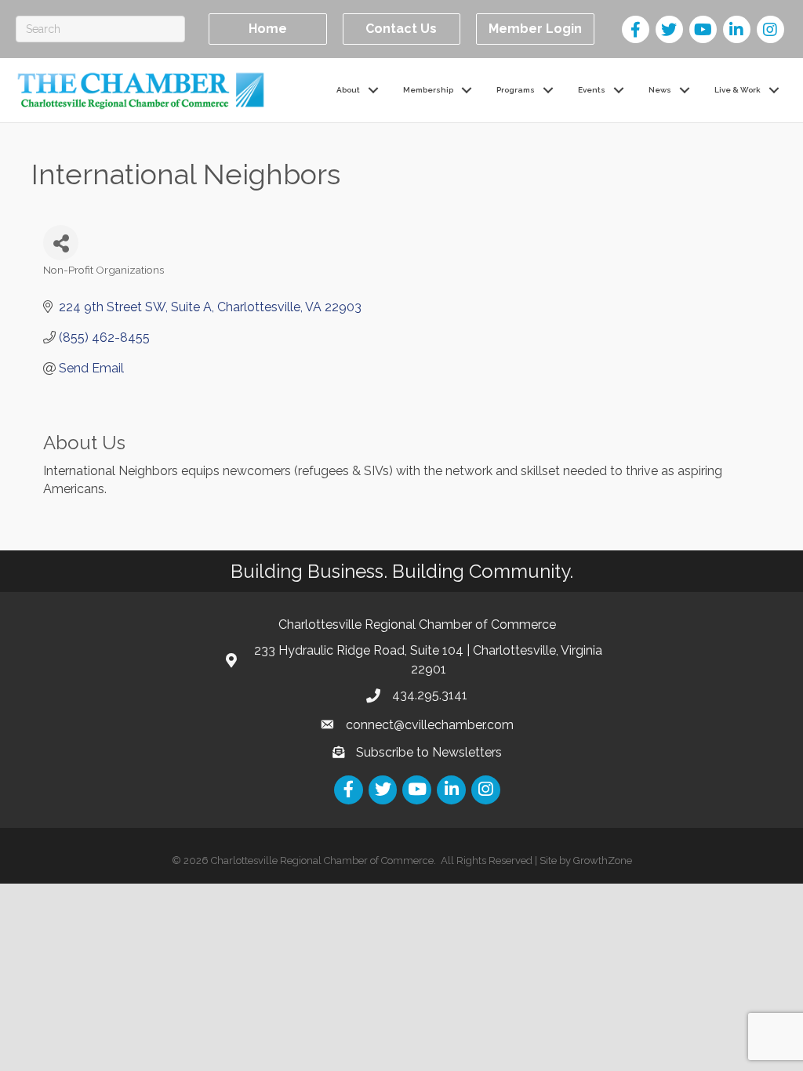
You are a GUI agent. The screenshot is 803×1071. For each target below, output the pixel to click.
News (660, 89)
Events (591, 89)
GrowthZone (602, 860)
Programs (515, 89)
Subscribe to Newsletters (429, 752)
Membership (428, 89)
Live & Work (737, 89)
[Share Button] (60, 242)
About (348, 89)
